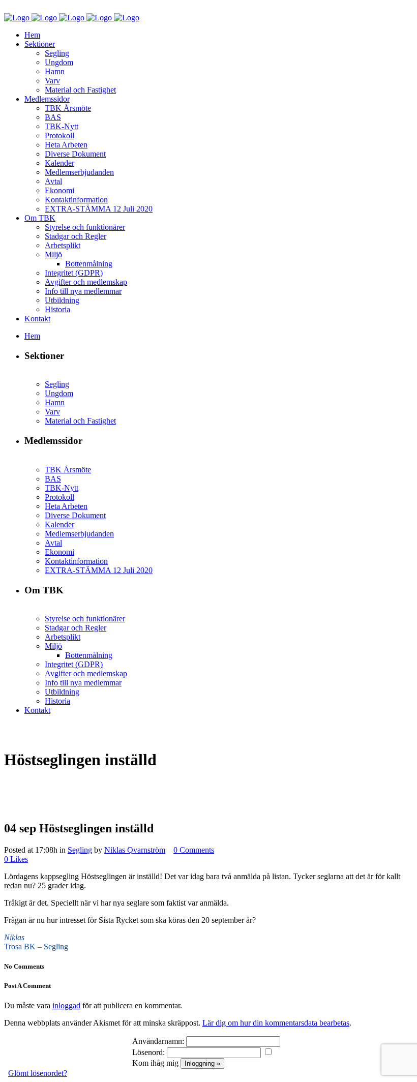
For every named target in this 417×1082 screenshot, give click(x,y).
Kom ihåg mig (155, 1063)
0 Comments (193, 850)
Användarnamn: (158, 1041)
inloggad (66, 1005)
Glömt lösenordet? (37, 1073)
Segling (80, 850)
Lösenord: (148, 1052)
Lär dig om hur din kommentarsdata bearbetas (275, 1022)
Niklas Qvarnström (134, 850)
